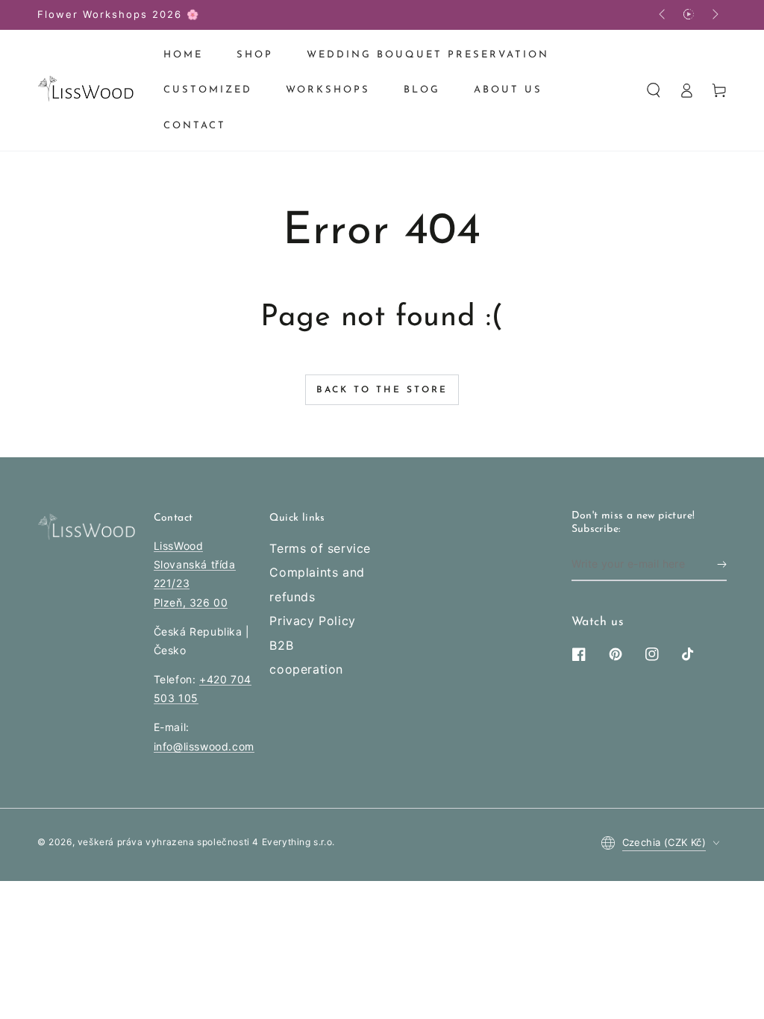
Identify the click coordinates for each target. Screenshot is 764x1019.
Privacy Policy (312, 620)
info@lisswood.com (204, 746)
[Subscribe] (722, 564)
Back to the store (382, 390)
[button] (653, 90)
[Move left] (663, 15)
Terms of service (320, 548)
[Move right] (714, 15)
